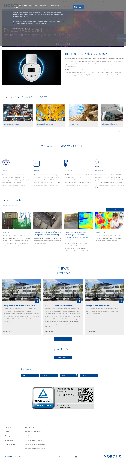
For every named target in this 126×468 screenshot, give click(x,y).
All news (62, 339)
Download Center (30, 427)
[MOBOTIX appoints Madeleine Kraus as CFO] (63, 300)
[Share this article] (37, 301)
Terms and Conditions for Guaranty (35, 444)
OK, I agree (78, 7)
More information (18, 28)
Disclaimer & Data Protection (33, 431)
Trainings (8, 436)
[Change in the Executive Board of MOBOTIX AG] (21, 300)
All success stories (112, 210)
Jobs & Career (9, 440)
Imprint (27, 436)
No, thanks (27, 28)
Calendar (7, 431)
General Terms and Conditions (33, 440)
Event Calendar (62, 357)
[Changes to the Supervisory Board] (104, 300)
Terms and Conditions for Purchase (35, 448)
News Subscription (10, 444)
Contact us (8, 427)
